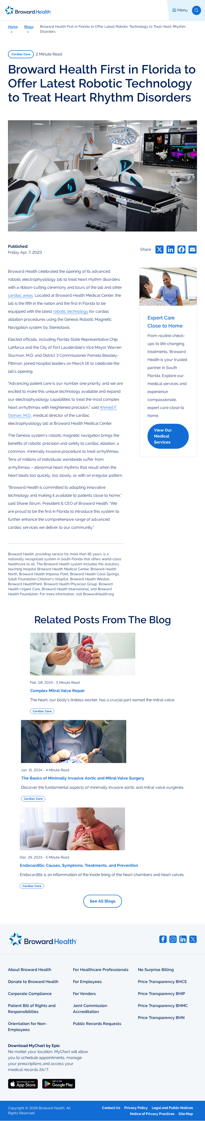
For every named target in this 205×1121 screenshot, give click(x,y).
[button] (196, 10)
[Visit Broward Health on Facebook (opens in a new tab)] (163, 939)
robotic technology (70, 311)
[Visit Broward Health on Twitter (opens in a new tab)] (193, 939)
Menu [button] (182, 10)
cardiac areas (20, 295)
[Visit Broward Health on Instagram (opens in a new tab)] (173, 939)
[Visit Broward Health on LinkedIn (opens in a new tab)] (183, 939)
